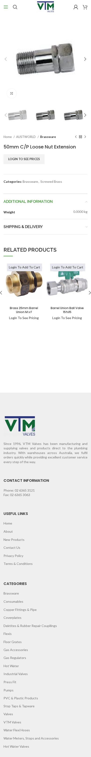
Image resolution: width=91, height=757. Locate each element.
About (8, 531)
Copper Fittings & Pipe (20, 610)
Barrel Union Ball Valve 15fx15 (67, 310)
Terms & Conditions (18, 564)
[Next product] (85, 137)
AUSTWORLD (26, 137)
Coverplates (12, 618)
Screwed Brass (51, 181)
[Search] (15, 7)
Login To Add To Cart (24, 267)
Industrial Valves (16, 674)
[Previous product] (76, 137)
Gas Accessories (16, 650)
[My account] (75, 7)
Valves (8, 714)
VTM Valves (12, 722)
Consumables (13, 601)
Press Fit (10, 682)
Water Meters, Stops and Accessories (31, 738)
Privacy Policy (13, 556)
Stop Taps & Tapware (19, 706)
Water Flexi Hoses (17, 730)
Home (8, 137)
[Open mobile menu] (5, 7)
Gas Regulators (15, 658)
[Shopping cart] (85, 7)
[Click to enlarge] (11, 93)
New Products (14, 540)
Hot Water (11, 666)
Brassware (48, 137)
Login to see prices (24, 159)
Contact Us (12, 547)
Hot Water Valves (16, 746)
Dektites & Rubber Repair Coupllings (30, 626)
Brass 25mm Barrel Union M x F (24, 310)
